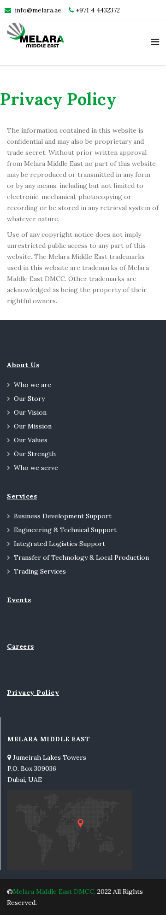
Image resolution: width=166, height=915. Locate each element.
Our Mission (33, 426)
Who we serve (36, 467)
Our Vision (30, 412)
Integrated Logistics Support (59, 544)
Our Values (30, 440)
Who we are (32, 385)
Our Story (29, 398)
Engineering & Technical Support (65, 530)
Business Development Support (63, 516)
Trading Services (40, 571)
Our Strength (35, 454)
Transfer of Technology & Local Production (81, 557)
